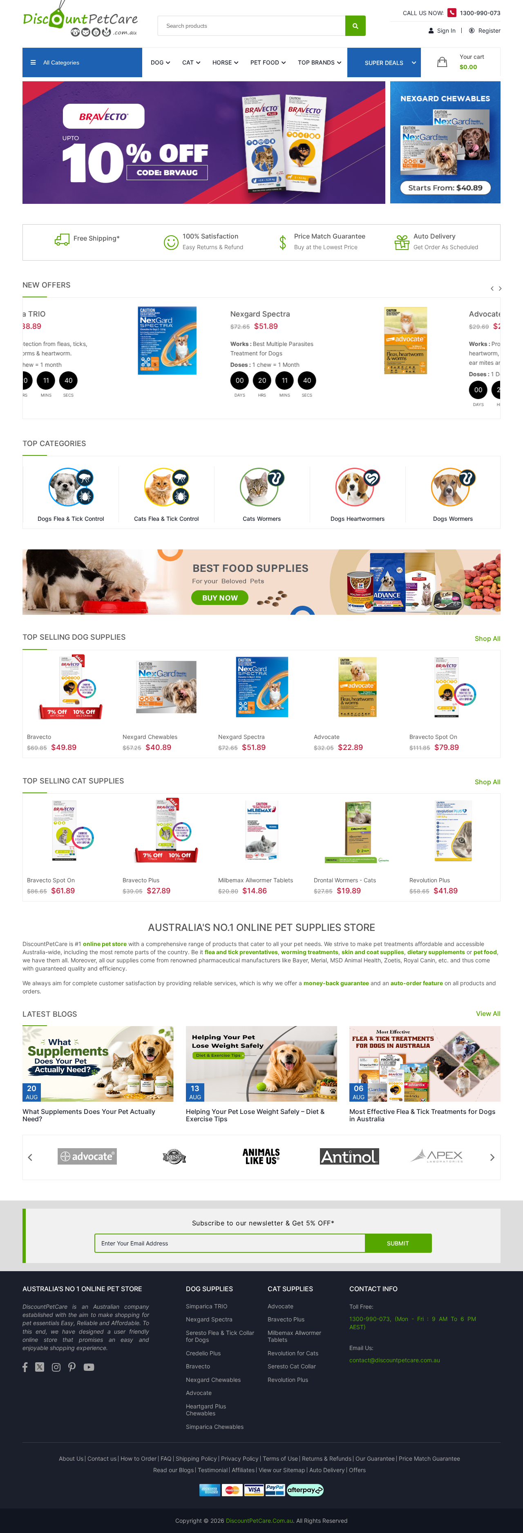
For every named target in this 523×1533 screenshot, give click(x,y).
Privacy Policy (240, 1458)
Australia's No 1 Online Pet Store (82, 1289)
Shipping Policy (196, 1458)
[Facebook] (24, 1368)
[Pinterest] (72, 1368)
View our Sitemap (282, 1469)
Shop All (488, 638)
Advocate (385, 314)
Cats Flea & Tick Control (166, 518)
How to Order (138, 1458)
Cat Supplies (290, 1289)
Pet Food (264, 62)
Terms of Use (280, 1458)
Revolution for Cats (293, 1353)
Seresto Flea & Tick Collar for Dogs (220, 1336)
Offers (357, 1469)
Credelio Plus (203, 1353)
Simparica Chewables (215, 1426)
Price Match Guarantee (429, 1458)
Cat (188, 62)
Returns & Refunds (326, 1458)
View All (488, 1013)
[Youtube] (88, 1368)
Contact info (373, 1289)
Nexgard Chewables (213, 1379)
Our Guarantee (375, 1458)
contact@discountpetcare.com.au (394, 1360)
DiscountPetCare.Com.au (259, 1520)
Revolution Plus (288, 1379)
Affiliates (243, 1469)
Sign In (446, 30)
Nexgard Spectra (159, 314)
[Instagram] (56, 1368)
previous (492, 288)
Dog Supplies (209, 1289)
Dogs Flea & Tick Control (71, 518)
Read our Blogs (173, 1469)
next (500, 288)
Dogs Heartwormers (358, 518)
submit (398, 1243)
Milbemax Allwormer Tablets (294, 1336)
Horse (222, 62)
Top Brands (316, 62)
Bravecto (198, 1366)
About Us (71, 1458)
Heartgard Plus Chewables (206, 1410)
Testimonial (213, 1469)
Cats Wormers (262, 518)
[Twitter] (39, 1368)
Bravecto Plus (286, 1319)
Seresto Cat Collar (292, 1366)
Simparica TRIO (207, 1306)
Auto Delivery (327, 1469)
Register (489, 30)
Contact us (101, 1458)
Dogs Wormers (453, 518)
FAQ (166, 1458)
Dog (157, 62)
